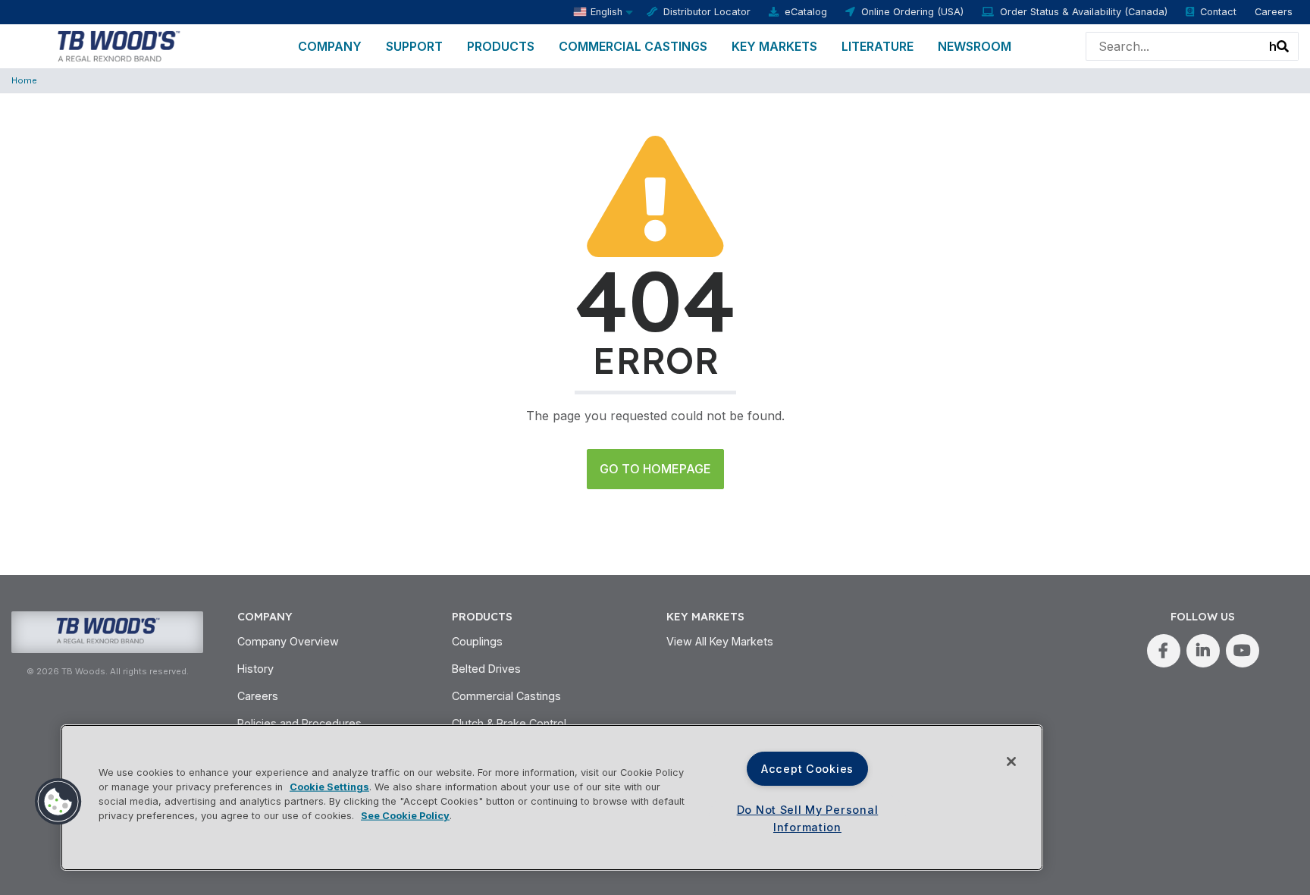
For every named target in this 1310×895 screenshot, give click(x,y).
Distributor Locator (707, 11)
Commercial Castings (633, 46)
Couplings (477, 641)
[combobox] (1155, 46)
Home (24, 80)
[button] (58, 801)
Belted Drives (486, 668)
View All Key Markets (719, 641)
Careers (1274, 11)
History (255, 668)
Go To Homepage (655, 468)
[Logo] (117, 44)
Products (500, 46)
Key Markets (774, 46)
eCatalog (806, 11)
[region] (552, 797)
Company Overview (288, 641)
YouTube (1242, 650)
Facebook (1163, 650)
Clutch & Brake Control (509, 723)
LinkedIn (1203, 650)
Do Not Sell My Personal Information (808, 818)
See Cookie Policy (405, 815)
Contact (1218, 11)
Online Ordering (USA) (912, 11)
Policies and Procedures (299, 723)
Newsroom (974, 46)
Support (414, 46)
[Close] (1011, 761)
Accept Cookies (807, 768)
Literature (877, 46)
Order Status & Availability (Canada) (1083, 11)
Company (330, 46)
